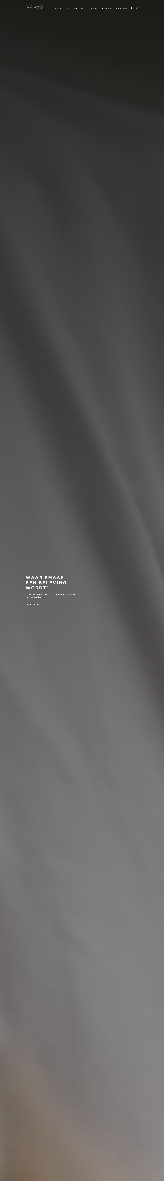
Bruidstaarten (61, 8)
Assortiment (79, 8)
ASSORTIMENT (33, 604)
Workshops (122, 8)
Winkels (94, 8)
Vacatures (107, 8)
